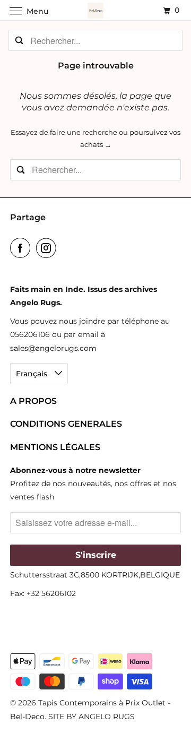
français (32, 373)
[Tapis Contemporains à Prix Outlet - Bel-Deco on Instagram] (48, 248)
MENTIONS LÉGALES (55, 447)
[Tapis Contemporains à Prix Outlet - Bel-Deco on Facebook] (22, 248)
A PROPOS (33, 401)
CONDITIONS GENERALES (66, 424)
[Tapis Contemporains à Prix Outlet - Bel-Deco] (95, 10)
